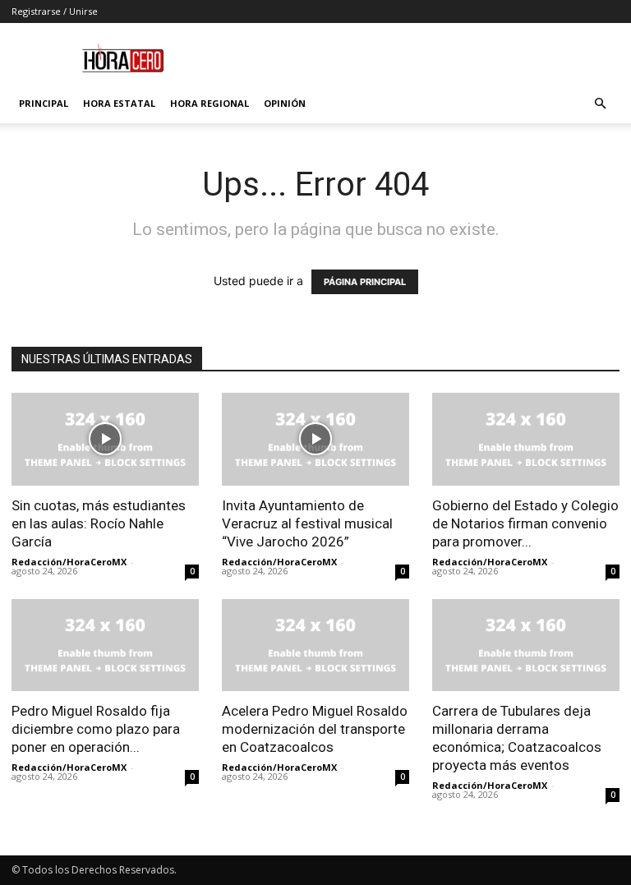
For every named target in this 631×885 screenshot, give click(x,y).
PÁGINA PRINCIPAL (365, 282)
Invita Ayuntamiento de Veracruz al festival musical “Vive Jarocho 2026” (307, 523)
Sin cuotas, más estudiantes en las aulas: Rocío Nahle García (99, 523)
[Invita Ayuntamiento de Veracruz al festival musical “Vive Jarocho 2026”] (315, 439)
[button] (599, 104)
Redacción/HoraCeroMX (69, 561)
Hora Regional (209, 103)
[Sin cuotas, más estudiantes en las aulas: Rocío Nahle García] (105, 439)
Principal (43, 103)
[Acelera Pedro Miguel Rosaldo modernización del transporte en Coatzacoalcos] (315, 645)
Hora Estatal (119, 103)
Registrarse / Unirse (55, 11)
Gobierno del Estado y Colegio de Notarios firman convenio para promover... (525, 523)
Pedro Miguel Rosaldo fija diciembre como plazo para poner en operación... (96, 729)
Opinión (285, 103)
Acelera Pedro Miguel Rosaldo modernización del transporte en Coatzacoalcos (315, 729)
